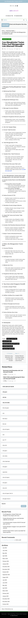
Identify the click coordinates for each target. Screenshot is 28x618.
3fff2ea (4, 49)
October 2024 (5, 604)
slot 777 (4, 440)
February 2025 (6, 593)
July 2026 (5, 547)
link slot (4, 424)
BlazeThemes (15, 615)
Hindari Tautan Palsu (12, 338)
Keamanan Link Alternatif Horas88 (11, 343)
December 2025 (6, 566)
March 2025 (5, 590)
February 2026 (6, 561)
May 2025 (5, 585)
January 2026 (5, 564)
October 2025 (5, 572)
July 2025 (5, 580)
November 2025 (6, 569)
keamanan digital (7, 341)
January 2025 (5, 596)
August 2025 (5, 577)
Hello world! (18, 540)
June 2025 (5, 582)
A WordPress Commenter (8, 540)
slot (3, 413)
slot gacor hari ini (6, 498)
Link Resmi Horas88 (7, 346)
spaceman (5, 472)
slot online (5, 456)
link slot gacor (6, 408)
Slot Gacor (5, 418)
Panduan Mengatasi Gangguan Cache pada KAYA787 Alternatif (13, 2)
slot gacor (5, 450)
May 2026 (5, 553)
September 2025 (6, 574)
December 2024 (6, 598)
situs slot (5, 445)
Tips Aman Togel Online (8, 348)
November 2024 (6, 601)
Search (3, 503)
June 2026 (5, 550)
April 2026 (5, 555)
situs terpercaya (6, 461)
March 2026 (5, 558)
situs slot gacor (6, 429)
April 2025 (5, 588)
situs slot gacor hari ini (8, 493)
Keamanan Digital (7, 39)
